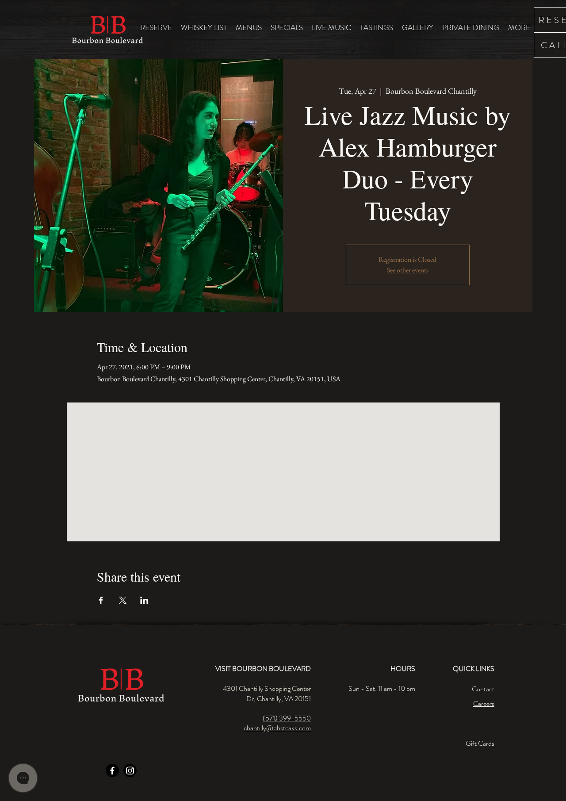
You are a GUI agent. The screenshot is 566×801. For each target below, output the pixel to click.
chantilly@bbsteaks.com (277, 728)
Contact (483, 689)
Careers (483, 703)
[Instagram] (130, 770)
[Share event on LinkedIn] (144, 600)
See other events (407, 270)
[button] (248, 27)
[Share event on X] (123, 600)
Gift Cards (480, 743)
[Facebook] (112, 770)
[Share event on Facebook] (101, 600)
